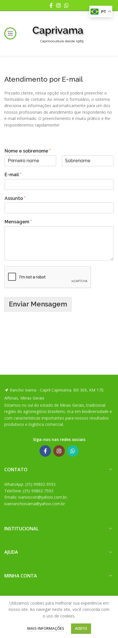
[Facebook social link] (51, 5)
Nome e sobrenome (28, 151)
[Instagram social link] (58, 5)
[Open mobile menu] (10, 33)
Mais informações (45, 628)
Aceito (81, 628)
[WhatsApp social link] (66, 5)
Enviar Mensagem (38, 304)
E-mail (13, 174)
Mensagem (18, 221)
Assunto (15, 198)
